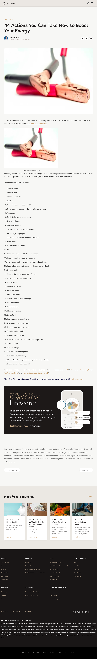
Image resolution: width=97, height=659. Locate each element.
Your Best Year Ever (56, 573)
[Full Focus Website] (81, 612)
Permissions (48, 652)
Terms (61, 652)
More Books (53, 579)
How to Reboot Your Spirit (58, 370)
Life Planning (5, 562)
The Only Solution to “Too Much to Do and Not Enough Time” (36, 523)
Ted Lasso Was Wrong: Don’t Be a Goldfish (59, 522)
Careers (3, 595)
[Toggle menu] (92, 3)
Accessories (4, 579)
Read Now (9, 537)
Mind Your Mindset (55, 562)
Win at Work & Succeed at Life (59, 566)
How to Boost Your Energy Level (35, 373)
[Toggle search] (88, 3)
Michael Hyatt (14, 37)
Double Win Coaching (32, 592)
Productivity (9, 19)
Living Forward (54, 576)
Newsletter (77, 566)
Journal (3, 569)
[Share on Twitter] (86, 38)
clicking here (77, 379)
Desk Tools (4, 576)
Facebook (5, 612)
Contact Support (55, 599)
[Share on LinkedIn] (91, 38)
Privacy (71, 652)
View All (90, 496)
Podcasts (76, 569)
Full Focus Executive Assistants (35, 573)
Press (2, 599)
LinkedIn (27, 612)
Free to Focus (29, 566)
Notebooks (4, 573)
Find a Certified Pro (31, 595)
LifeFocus (28, 562)
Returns (52, 592)
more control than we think (36, 123)
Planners (3, 566)
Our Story (4, 592)
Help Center (53, 595)
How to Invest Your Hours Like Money (13, 521)
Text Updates (78, 576)
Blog (75, 562)
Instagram (16, 612)
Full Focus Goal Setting (32, 569)
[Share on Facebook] (82, 38)
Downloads (77, 573)
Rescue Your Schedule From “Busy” (80, 522)
